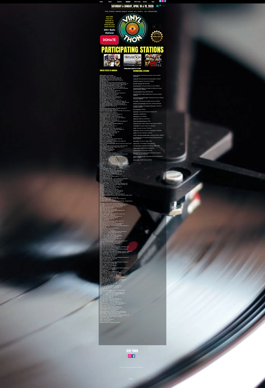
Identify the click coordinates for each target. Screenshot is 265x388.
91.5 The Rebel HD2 (104, 101)
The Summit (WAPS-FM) (105, 199)
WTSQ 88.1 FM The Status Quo (107, 299)
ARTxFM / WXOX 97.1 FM (106, 109)
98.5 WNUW (102, 105)
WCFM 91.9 (102, 215)
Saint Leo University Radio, (106, 191)
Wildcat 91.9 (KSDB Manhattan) (107, 240)
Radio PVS (135, 118)
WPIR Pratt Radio (104, 270)
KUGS (101, 164)
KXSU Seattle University (105, 175)
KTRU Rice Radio (104, 158)
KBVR (101, 130)
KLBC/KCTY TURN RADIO (106, 141)
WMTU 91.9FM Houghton (105, 257)
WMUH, (101, 259)
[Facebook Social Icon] (165, 1)
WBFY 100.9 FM (103, 208)
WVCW (101, 306)
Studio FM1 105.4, (137, 123)
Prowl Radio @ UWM (104, 183)
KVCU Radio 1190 (104, 169)
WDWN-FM (102, 221)
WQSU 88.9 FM (103, 277)
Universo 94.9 (136, 143)
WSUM (101, 292)
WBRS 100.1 (102, 209)
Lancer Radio (103, 176)
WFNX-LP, (102, 226)
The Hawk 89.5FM (137, 91)
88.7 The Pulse (103, 83)
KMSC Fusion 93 (103, 147)
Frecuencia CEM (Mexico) (139, 88)
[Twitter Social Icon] (160, 1)
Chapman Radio (103, 115)
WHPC (101, 237)
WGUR (101, 232)
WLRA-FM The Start (104, 253)
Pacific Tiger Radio (104, 182)
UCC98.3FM (136, 125)
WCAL (101, 211)
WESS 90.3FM (103, 224)
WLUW (101, 269)
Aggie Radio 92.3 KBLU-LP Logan (107, 108)
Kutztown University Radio (106, 168)
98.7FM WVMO (103, 309)
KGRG (101, 135)
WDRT (101, 219)
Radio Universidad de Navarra (140, 121)
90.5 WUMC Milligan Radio (106, 97)
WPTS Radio (102, 271)
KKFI (101, 138)
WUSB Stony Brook (104, 303)
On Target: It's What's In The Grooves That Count (144, 105)
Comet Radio (103, 117)
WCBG (101, 212)
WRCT (101, 273)
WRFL (101, 275)
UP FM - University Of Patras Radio (141, 135)
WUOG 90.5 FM (103, 302)
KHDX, (101, 137)
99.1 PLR (102, 107)
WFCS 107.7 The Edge (105, 225)
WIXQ (101, 244)
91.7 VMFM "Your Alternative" (106, 103)
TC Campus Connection (105, 195)
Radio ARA (135, 114)
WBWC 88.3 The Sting (105, 210)
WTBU (101, 296)
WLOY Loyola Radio (104, 252)
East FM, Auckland (137, 83)
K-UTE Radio (103, 167)
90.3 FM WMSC (103, 93)
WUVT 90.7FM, (103, 305)
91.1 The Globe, (103, 98)
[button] (157, 5)
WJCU (101, 245)
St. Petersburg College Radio (106, 194)
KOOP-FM (102, 151)
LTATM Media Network (105, 177)
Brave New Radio (104, 114)
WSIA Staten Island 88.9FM (106, 290)
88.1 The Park (103, 82)
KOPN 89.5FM (103, 148)
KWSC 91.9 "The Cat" (104, 170)
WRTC (101, 284)
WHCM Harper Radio (104, 235)
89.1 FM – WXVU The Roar (106, 88)
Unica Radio (136, 141)
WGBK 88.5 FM (103, 228)
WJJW (101, 246)
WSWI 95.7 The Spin (104, 293)
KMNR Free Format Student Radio (107, 143)
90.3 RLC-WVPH (103, 94)
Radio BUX (102, 184)
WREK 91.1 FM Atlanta (105, 279)
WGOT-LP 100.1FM (104, 230)
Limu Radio (135, 101)
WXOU (101, 319)
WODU (101, 263)
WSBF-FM (102, 289)
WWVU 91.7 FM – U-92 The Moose (108, 315)
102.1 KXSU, (102, 76)
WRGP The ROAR (104, 280)
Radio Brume (136, 116)
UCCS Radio (102, 204)
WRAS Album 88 (103, 278)
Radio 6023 (135, 111)
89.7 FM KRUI (103, 152)
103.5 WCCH (103, 77)
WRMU (101, 276)
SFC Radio (102, 192)
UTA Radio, (102, 205)
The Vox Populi (136, 150)
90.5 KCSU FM (103, 96)
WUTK (101, 304)
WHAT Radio (102, 233)
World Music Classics (104, 266)
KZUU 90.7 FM (103, 174)
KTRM (101, 157)
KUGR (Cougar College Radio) (106, 163)
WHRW (101, 239)
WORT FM (102, 267)
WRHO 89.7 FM (103, 282)
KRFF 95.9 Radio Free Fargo (106, 149)
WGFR (101, 229)
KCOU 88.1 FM (103, 131)
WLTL (101, 255)
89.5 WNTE (102, 91)
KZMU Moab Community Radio (107, 172)
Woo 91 (101, 264)
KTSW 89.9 (102, 159)
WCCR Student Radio (104, 213)
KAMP (101, 127)
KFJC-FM (102, 134)
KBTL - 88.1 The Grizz (105, 129)
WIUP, (101, 243)
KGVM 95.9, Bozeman (105, 136)
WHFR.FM (102, 90)
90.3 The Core (103, 95)
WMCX (101, 256)
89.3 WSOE (102, 89)
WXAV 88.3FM (103, 316)
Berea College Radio (104, 113)
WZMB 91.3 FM (103, 322)
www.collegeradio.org (139, 365)
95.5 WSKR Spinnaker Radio (106, 104)
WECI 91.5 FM (103, 222)
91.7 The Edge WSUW (105, 102)
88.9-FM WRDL (103, 86)
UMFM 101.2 (136, 130)
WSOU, (101, 291)
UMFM (134, 132)
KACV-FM (102, 124)
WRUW (101, 286)
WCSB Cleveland (103, 216)
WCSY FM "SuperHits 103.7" (106, 218)
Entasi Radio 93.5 (137, 86)
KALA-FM (102, 125)
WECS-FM (102, 223)
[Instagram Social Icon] (163, 1)
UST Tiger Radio (137, 145)
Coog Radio (102, 118)
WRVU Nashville (103, 287)
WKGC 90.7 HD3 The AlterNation (107, 249)
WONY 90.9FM (103, 265)
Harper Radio (103, 122)
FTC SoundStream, (104, 120)
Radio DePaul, (103, 185)
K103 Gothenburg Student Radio (140, 97)
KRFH (101, 150)
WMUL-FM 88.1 (103, 197)
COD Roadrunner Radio (105, 116)
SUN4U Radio (136, 148)
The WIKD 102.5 (103, 201)
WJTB (101, 248)
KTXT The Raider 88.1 (105, 162)
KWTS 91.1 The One (104, 171)
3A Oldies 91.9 (103, 81)
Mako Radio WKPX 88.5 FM (106, 178)
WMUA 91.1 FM (103, 258)
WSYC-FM (102, 294)
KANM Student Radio (104, 128)
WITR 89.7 (102, 242)
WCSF (101, 217)
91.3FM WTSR (103, 100)
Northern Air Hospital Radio (139, 103)
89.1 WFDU (102, 87)
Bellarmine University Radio (106, 110)
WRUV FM (102, 285)
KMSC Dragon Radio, (104, 145)
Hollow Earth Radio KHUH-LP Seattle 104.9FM (110, 123)
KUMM (101, 165)
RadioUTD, (102, 186)
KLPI (101, 142)
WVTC (101, 310)
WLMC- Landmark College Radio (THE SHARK (110, 251)
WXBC (101, 317)
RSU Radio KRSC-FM (105, 190)
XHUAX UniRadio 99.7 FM (139, 156)
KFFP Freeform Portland (105, 132)
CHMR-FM (135, 78)
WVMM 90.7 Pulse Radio (105, 307)
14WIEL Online (103, 75)
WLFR (101, 250)
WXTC (101, 320)
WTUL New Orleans (104, 300)
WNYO (101, 260)
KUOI (101, 155)
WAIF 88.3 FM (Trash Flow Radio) (107, 206)
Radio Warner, (103, 188)
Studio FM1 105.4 (137, 94)
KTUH (101, 161)
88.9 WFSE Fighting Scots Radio (107, 84)
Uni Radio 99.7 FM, (137, 137)
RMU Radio (102, 189)
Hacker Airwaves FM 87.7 (105, 121)
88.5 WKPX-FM (103, 80)
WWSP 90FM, (103, 312)
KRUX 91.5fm (103, 154)
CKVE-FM (135, 81)
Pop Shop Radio (137, 109)
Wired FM (135, 152)
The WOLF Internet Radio (105, 198)
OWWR (101, 181)
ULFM (134, 128)
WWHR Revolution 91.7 (105, 311)
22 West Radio (103, 78)
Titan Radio (102, 203)
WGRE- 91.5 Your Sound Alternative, (108, 231)
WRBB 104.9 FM (103, 272)
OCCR (101, 179)
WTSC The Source (104, 298)
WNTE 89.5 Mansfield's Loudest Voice (108, 262)
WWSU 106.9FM (103, 313)
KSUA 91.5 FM (103, 156)
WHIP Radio (102, 236)
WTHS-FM (102, 297)
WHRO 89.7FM (103, 238)
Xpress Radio (136, 159)
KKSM (101, 140)
